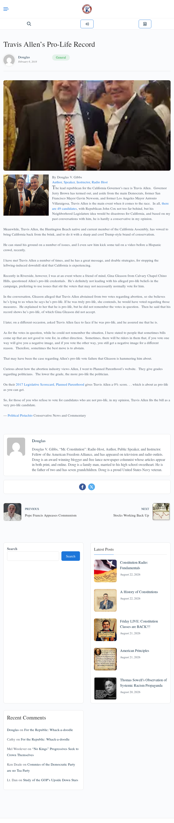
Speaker (69, 182)
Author (57, 182)
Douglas (24, 57)
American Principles (134, 650)
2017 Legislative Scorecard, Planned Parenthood (50, 384)
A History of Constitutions (139, 591)
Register (145, 24)
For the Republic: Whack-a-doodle (48, 729)
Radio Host (100, 182)
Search (12, 548)
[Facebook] (82, 486)
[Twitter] (91, 486)
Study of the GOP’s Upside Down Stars (50, 780)
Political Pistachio (20, 415)
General (61, 57)
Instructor (83, 182)
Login (87, 24)
